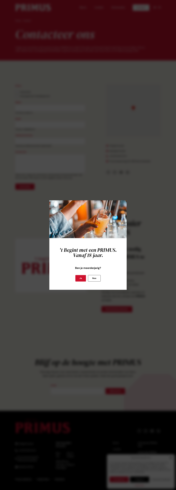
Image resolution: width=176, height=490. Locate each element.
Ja (80, 278)
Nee (94, 278)
